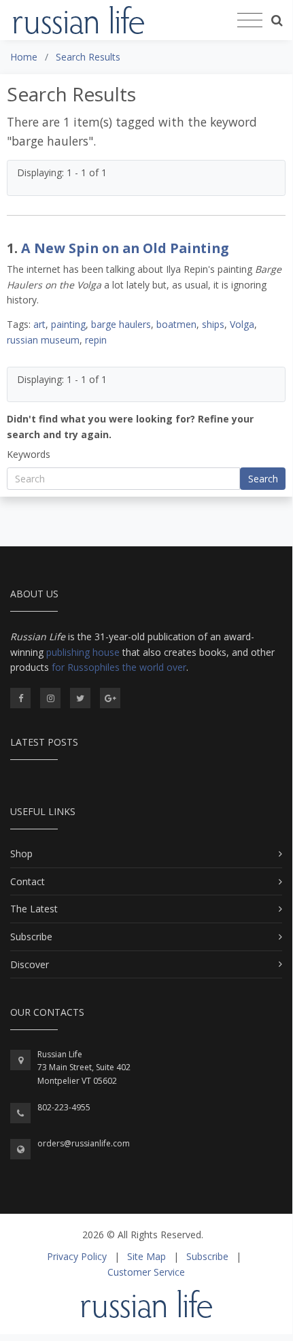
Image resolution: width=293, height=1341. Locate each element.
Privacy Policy (77, 1256)
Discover (29, 964)
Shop (21, 853)
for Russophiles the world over (119, 667)
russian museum (43, 339)
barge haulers (121, 324)
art (39, 324)
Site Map (146, 1256)
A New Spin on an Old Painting (124, 248)
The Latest (34, 908)
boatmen (176, 324)
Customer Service (146, 1271)
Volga (242, 324)
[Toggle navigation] (249, 20)
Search (263, 478)
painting (68, 324)
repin (96, 339)
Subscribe (31, 936)
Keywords (28, 454)
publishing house (83, 652)
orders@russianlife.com (83, 1143)
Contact (27, 881)
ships (213, 324)
